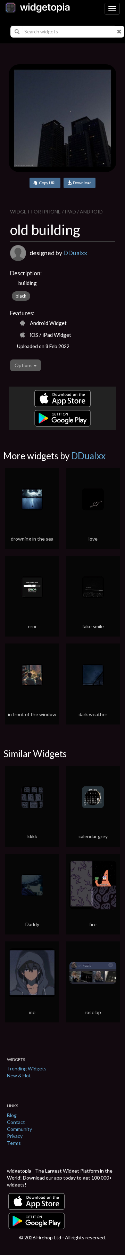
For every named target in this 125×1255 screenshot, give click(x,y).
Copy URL (47, 182)
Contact (16, 1122)
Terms (14, 1143)
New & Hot (19, 1075)
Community (19, 1129)
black (21, 296)
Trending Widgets (27, 1068)
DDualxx (75, 253)
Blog (12, 1115)
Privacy (15, 1136)
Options (24, 365)
